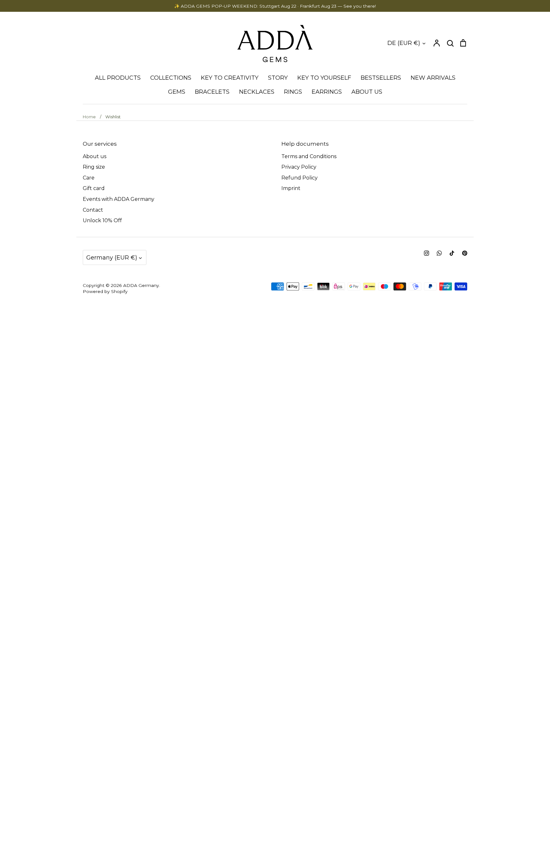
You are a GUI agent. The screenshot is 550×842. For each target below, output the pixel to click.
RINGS (293, 91)
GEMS (176, 91)
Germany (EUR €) (111, 257)
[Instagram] (426, 253)
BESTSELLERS (381, 77)
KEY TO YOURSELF (324, 77)
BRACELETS (212, 91)
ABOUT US (366, 91)
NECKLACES (256, 91)
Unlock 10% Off (102, 220)
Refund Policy (299, 178)
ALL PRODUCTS (118, 77)
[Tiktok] (452, 253)
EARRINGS (327, 91)
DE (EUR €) (403, 43)
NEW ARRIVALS (433, 77)
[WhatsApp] (439, 253)
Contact (93, 210)
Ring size (94, 167)
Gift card (94, 188)
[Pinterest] (464, 253)
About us (94, 156)
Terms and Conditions (308, 156)
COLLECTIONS (170, 77)
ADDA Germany (141, 285)
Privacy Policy (298, 167)
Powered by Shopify (105, 291)
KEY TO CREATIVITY (229, 77)
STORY (278, 77)
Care (89, 178)
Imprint (290, 188)
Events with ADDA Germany (118, 199)
